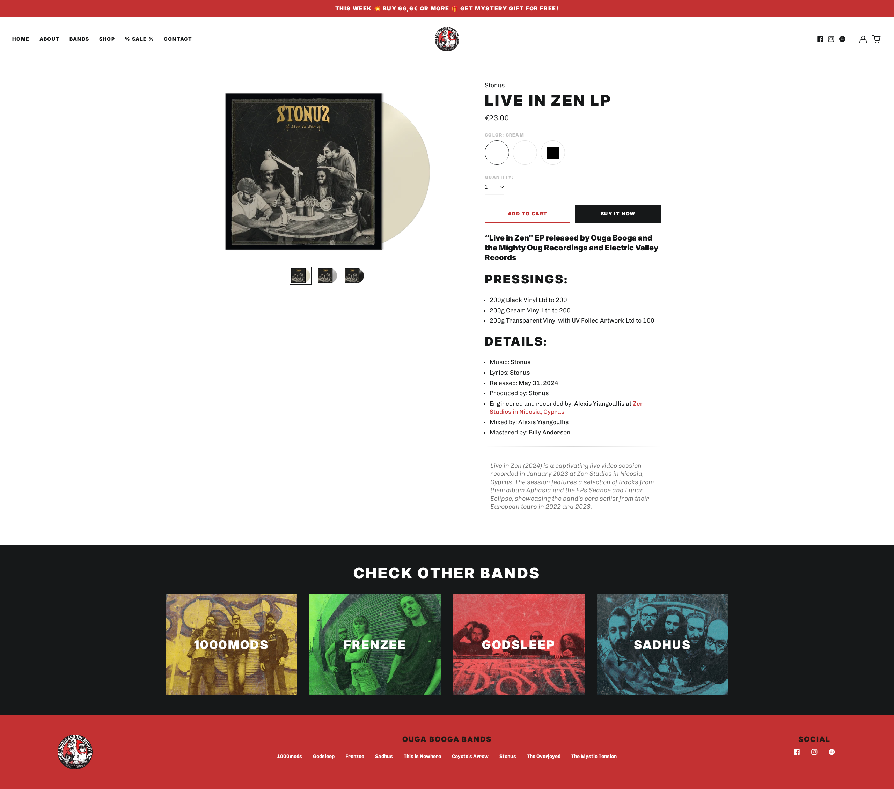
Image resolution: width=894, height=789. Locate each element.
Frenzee (354, 756)
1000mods (289, 756)
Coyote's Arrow (470, 756)
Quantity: (499, 177)
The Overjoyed (543, 756)
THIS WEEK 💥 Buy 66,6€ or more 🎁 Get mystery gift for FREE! (447, 8)
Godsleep (324, 756)
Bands (79, 39)
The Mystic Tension (594, 756)
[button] (876, 39)
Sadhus (384, 756)
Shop (107, 39)
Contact (178, 39)
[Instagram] (814, 752)
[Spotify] (832, 752)
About (49, 39)
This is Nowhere (422, 756)
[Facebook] (797, 752)
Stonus (507, 756)
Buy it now (618, 213)
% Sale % (139, 39)
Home (21, 39)
